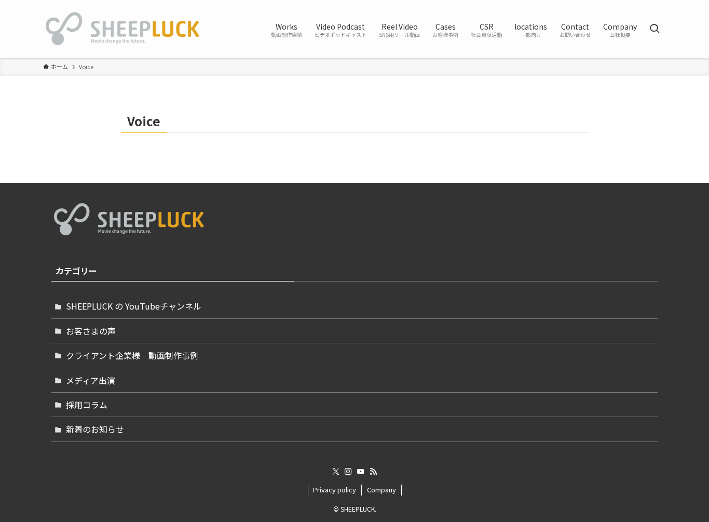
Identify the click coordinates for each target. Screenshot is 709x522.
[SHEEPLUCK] (122, 29)
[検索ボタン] (654, 29)
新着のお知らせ (95, 429)
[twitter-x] (335, 471)
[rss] (373, 471)
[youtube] (360, 471)
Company (381, 489)
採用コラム (86, 404)
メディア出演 (90, 380)
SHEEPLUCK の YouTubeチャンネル (133, 306)
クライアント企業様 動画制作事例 (132, 355)
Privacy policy (334, 489)
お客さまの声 (91, 331)
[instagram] (348, 471)
